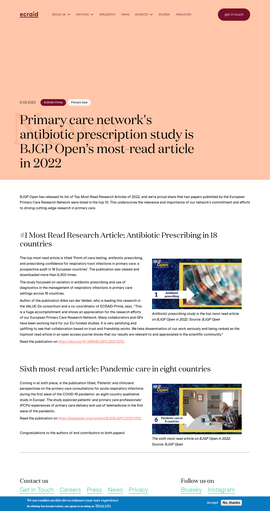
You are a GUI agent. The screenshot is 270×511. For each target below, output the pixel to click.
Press (94, 489)
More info (103, 506)
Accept (212, 503)
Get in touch (234, 14)
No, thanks (231, 502)
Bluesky (191, 489)
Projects (141, 14)
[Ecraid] (29, 15)
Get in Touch (37, 489)
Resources (183, 14)
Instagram (221, 489)
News (125, 14)
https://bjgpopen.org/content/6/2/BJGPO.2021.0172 (99, 418)
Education (107, 14)
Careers (70, 489)
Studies (164, 14)
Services (82, 14)
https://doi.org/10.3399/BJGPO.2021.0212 (91, 342)
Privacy (138, 489)
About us (59, 14)
